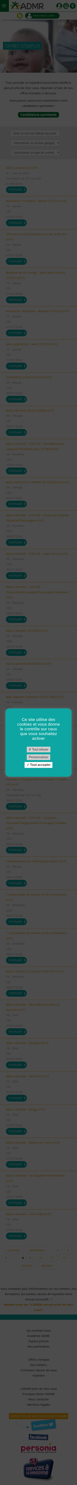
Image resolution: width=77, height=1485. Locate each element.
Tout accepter (40, 765)
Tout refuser (39, 749)
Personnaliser (38, 757)
